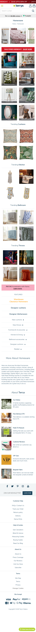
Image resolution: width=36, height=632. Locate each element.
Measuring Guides (18, 537)
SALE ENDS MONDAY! (18, 49)
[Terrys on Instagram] (22, 487)
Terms (18, 581)
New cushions (17, 320)
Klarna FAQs (18, 519)
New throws (17, 325)
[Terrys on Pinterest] (18, 487)
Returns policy (18, 512)
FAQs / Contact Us (18, 506)
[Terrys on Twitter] (12, 487)
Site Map (18, 578)
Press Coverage (18, 557)
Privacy (18, 585)
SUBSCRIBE (27, 493)
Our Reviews (18, 561)
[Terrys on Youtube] (28, 487)
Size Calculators (18, 530)
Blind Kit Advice (18, 533)
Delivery (18, 516)
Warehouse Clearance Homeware (19, 300)
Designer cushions (18, 308)
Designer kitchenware (18, 314)
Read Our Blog (18, 543)
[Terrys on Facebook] (7, 487)
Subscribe (18, 568)
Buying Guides (18, 540)
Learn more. (18, 289)
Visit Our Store (18, 564)
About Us (18, 554)
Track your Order (18, 509)
